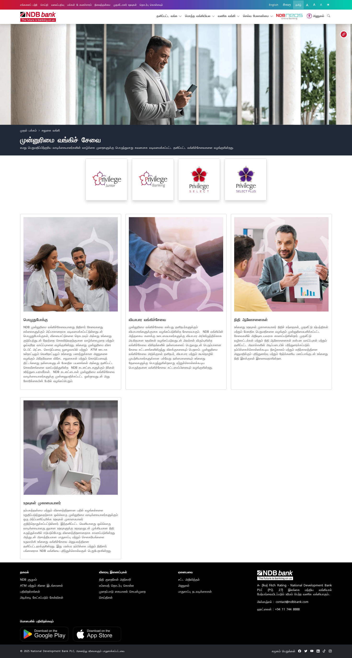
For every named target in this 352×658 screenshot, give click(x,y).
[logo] (38, 17)
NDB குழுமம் (28, 580)
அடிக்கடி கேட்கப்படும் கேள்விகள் (41, 597)
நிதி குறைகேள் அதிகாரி (115, 580)
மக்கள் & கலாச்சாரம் (79, 4)
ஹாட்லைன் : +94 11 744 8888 (278, 609)
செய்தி (44, 4)
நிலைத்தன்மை (102, 4)
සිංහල (287, 4)
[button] (315, 16)
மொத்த (197, 16)
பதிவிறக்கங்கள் (30, 591)
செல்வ (256, 16)
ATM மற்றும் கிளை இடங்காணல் (41, 586)
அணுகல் (183, 586)
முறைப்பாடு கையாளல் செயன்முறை (122, 591)
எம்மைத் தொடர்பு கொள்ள (116, 586)
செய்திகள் (106, 597)
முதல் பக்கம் (28, 130)
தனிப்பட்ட (167, 16)
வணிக (226, 16)
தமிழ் (298, 4)
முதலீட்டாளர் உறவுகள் (125, 4)
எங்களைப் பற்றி (28, 4)
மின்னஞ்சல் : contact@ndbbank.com (282, 602)
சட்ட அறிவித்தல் (189, 580)
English (273, 4)
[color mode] (328, 4)
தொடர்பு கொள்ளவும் (151, 4)
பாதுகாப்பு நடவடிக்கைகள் (195, 591)
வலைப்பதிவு (57, 4)
